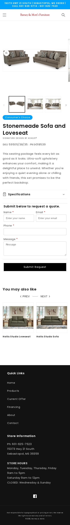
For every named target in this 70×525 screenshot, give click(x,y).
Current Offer (16, 399)
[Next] (66, 105)
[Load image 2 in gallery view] (35, 104)
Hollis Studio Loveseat (17, 336)
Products (13, 391)
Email (40, 212)
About (11, 415)
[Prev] (4, 105)
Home (11, 383)
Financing (13, 407)
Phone (9, 225)
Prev (26, 296)
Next (44, 296)
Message (11, 239)
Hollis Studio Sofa (47, 336)
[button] (4, 15)
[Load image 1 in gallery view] (17, 104)
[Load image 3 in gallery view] (53, 104)
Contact (12, 423)
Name (9, 212)
